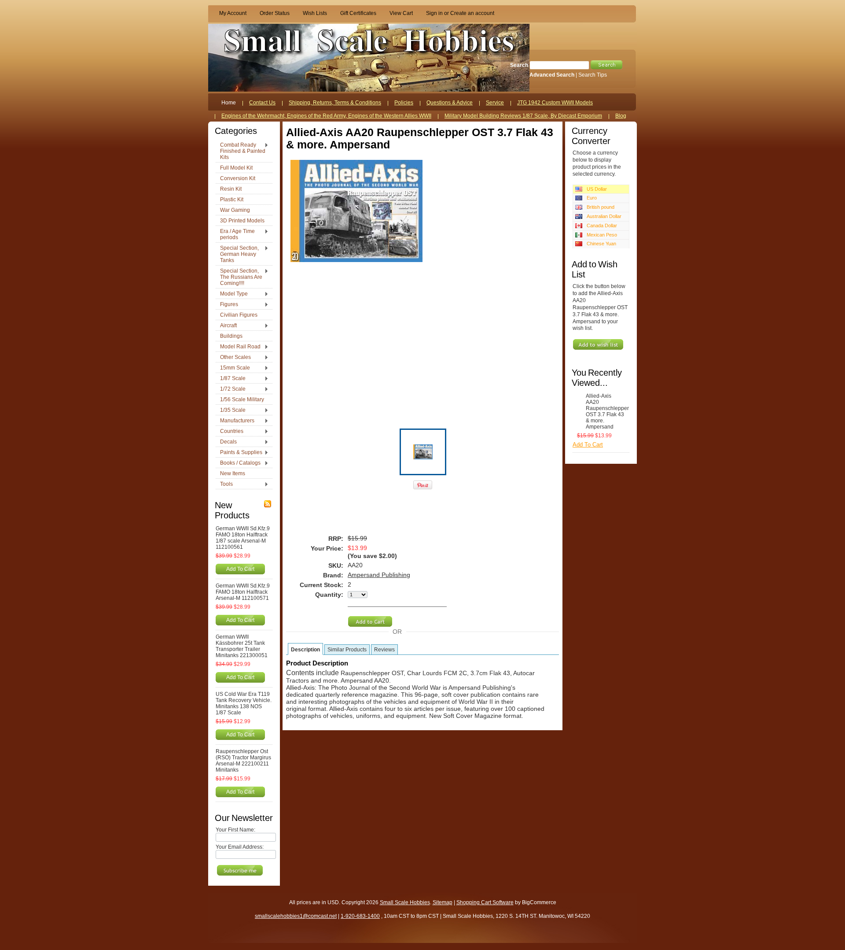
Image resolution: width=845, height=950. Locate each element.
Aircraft (226, 325)
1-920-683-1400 (360, 916)
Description (305, 650)
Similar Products (347, 650)
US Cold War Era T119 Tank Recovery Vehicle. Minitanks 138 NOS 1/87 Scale (244, 703)
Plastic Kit (231, 199)
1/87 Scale (231, 378)
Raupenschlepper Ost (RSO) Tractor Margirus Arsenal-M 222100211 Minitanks (243, 760)
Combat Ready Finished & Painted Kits (240, 151)
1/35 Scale (231, 410)
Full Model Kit (236, 168)
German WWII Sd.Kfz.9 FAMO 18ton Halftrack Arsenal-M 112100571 (243, 592)
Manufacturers (235, 421)
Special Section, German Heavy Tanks (237, 254)
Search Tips (592, 75)
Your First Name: (235, 830)
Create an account (472, 13)
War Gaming (235, 210)
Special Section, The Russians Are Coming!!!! (239, 277)
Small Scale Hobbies (405, 902)
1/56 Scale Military (242, 399)
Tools (224, 484)
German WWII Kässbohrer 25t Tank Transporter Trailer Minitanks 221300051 (242, 646)
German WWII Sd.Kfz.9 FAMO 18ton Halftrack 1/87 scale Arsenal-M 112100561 (243, 537)
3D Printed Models (242, 221)
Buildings (231, 336)
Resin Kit (231, 189)
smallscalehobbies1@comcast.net (296, 916)
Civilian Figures (238, 315)
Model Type (232, 294)
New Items (232, 473)
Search (519, 65)
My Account (232, 13)
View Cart (401, 13)
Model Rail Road (238, 347)
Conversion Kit (237, 178)
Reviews (384, 650)
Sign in (434, 13)
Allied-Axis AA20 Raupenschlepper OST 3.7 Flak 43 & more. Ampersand (605, 411)
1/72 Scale (231, 389)
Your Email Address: (240, 847)
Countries (229, 431)
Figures (227, 304)
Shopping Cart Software (485, 902)
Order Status (275, 13)
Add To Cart (240, 569)
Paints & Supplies (239, 452)
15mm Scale (233, 368)
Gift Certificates (358, 13)
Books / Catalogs (238, 463)
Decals (226, 442)
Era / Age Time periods (235, 234)
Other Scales (233, 357)
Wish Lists (315, 13)
